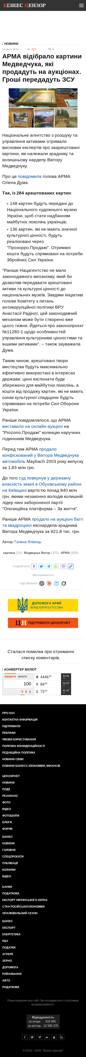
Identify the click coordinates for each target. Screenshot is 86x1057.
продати (10, 676)
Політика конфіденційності (23, 746)
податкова (10, 987)
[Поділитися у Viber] (63, 566)
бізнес (7, 921)
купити (22, 676)
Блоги (7, 822)
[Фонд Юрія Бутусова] (43, 605)
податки (9, 947)
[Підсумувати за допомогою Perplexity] (56, 583)
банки (7, 886)
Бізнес (7, 836)
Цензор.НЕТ (11, 776)
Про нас (8, 713)
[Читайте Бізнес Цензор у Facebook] (25, 1037)
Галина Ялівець (27, 542)
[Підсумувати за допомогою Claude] (49, 583)
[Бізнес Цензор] (24, 6)
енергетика (11, 934)
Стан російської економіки (23, 906)
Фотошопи (10, 815)
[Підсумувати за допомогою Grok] (64, 583)
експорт (8, 927)
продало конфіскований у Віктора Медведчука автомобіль (40, 455)
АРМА (69, 553)
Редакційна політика (18, 752)
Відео (6, 809)
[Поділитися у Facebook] (34, 566)
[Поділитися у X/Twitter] (41, 566)
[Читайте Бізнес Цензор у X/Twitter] (32, 1037)
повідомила (30, 176)
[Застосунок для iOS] (54, 1037)
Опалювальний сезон (20, 913)
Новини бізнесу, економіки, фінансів (31, 765)
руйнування (12, 974)
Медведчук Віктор (41, 553)
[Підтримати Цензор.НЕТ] (43, 623)
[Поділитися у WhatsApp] (56, 566)
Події (6, 789)
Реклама (9, 732)
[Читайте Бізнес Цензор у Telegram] (39, 1037)
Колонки (9, 869)
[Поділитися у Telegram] (48, 566)
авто (6, 980)
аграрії (7, 954)
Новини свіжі (12, 759)
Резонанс (10, 795)
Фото (6, 802)
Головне (9, 850)
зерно (7, 960)
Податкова (10, 893)
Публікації (10, 863)
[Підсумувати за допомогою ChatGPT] (41, 583)
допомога (10, 967)
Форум (7, 828)
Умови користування (19, 739)
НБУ (5, 941)
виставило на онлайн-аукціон (32, 426)
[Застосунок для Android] (47, 1037)
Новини (11, 43)
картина (12, 553)
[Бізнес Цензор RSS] (61, 1037)
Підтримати (11, 726)
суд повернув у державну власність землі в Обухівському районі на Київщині (41, 484)
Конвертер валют (20, 669)
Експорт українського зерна (24, 900)
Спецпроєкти (13, 856)
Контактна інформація (20, 719)
